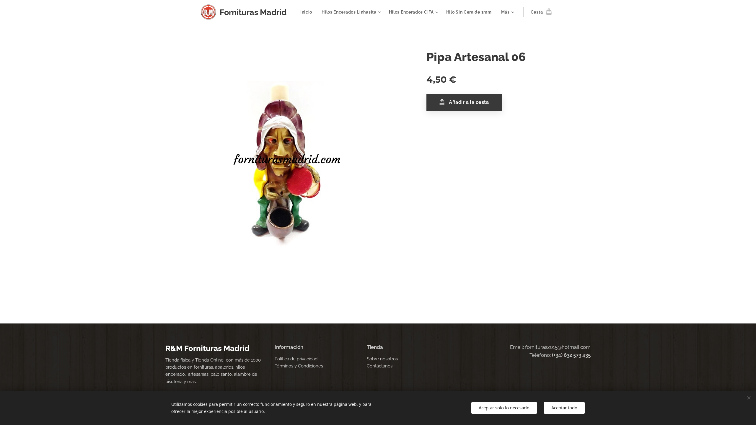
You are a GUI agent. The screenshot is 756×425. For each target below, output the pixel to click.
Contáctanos (379, 366)
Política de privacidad (296, 359)
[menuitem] (308, 12)
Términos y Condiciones (299, 366)
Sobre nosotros (382, 359)
